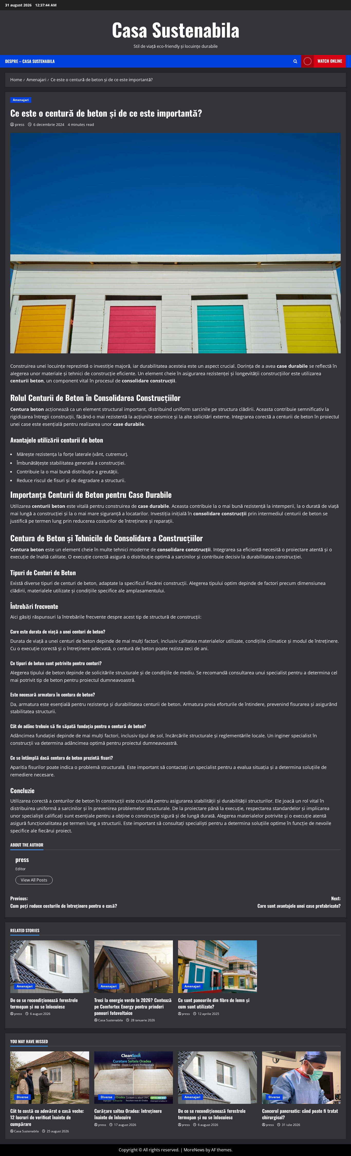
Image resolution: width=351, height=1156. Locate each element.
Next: (299, 902)
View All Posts (34, 880)
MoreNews (194, 1150)
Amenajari (21, 100)
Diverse (22, 1097)
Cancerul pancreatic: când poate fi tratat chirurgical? (300, 1114)
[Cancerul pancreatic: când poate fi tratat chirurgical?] (301, 1077)
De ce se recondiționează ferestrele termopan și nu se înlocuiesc (44, 1003)
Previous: (63, 902)
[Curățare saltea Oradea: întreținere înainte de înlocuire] (133, 1077)
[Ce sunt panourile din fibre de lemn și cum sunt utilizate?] (217, 966)
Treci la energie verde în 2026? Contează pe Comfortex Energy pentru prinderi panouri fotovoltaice (133, 1006)
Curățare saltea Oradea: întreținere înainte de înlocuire (128, 1114)
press (19, 124)
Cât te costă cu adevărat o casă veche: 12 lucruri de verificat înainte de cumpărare (47, 1117)
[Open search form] (295, 61)
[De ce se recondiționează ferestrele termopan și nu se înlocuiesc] (49, 966)
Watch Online (330, 61)
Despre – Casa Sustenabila (30, 61)
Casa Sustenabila (175, 29)
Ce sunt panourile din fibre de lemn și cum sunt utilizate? (214, 1003)
